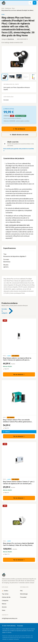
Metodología (24, 594)
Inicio (3, 8)
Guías (3, 610)
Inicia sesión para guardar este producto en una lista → (18, 149)
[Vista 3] (19, 77)
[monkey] (19, 574)
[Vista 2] (12, 77)
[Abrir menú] (34, 3)
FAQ (21, 590)
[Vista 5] (33, 77)
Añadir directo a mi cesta (20, 134)
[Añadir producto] (30, 3)
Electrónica (8, 8)
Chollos (6, 590)
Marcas (4, 603)
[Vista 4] (26, 77)
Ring (13, 8)
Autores (4, 607)
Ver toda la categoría (4, 311)
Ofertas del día (6, 597)
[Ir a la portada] (3, 3)
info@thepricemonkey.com (9, 618)
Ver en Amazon (20, 129)
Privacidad (23, 597)
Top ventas (5, 594)
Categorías (5, 600)
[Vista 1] (5, 77)
